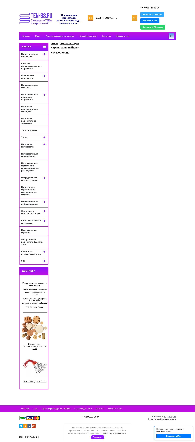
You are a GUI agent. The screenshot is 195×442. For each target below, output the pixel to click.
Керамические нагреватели (28, 76)
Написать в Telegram (152, 14)
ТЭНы (24, 137)
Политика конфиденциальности (162, 419)
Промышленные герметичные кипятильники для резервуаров (30, 167)
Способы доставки (88, 36)
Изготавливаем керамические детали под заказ (35, 346)
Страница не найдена (69, 44)
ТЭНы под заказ (29, 130)
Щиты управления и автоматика (31, 221)
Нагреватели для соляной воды (29, 155)
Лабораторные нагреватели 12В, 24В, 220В (32, 242)
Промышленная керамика (29, 231)
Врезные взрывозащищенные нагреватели (31, 66)
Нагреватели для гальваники (29, 55)
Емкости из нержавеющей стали (31, 252)
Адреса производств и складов (60, 36)
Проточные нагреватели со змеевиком (28, 120)
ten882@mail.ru (110, 18)
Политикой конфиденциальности (113, 433)
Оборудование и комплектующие (29, 179)
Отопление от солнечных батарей (30, 212)
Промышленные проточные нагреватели (29, 97)
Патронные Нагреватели (27, 145)
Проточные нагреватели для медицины (29, 109)
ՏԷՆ (23, 261)
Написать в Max (149, 21)
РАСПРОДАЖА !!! (35, 381)
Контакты (106, 36)
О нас (37, 36)
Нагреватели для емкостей (29, 86)
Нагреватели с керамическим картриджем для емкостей (29, 191)
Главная (26, 36)
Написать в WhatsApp (152, 27)
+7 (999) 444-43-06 (149, 7)
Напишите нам (122, 36)
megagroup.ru (170, 417)
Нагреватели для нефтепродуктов (29, 202)
